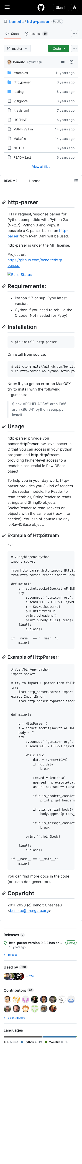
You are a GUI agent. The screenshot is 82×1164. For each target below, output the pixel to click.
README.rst (22, 157)
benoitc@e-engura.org (29, 910)
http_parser (22, 82)
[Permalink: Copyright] (4, 893)
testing (18, 92)
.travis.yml (21, 110)
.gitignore (20, 101)
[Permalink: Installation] (4, 327)
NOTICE (19, 148)
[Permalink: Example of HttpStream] (4, 535)
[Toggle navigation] (7, 7)
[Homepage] (41, 7)
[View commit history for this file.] (71, 62)
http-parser (38, 21)
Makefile (19, 138)
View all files (41, 166)
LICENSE (20, 120)
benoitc (16, 21)
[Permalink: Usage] (4, 426)
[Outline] (76, 180)
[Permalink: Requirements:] (4, 286)
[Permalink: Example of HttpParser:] (4, 657)
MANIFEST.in (23, 129)
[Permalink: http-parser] (4, 202)
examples (20, 73)
